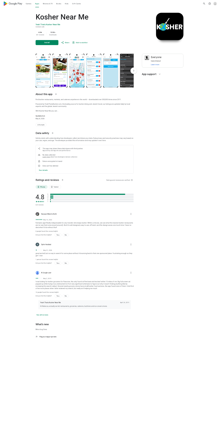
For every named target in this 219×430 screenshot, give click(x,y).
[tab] (28, 3)
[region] (81, 33)
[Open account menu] (215, 3)
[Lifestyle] (41, 124)
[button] (43, 70)
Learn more (46, 157)
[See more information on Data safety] (52, 133)
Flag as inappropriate (46, 337)
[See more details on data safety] (43, 170)
